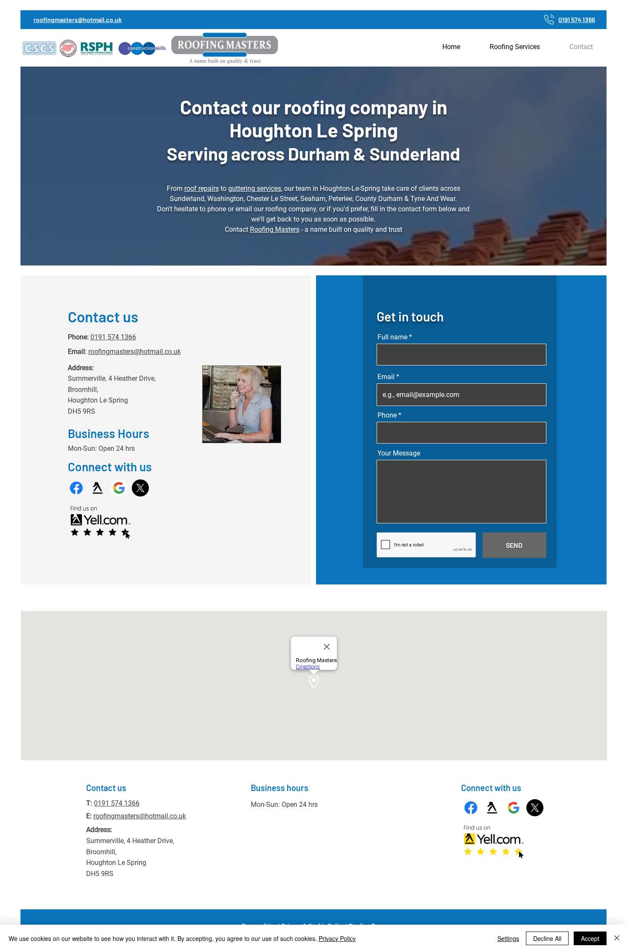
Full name (392, 337)
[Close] (617, 938)
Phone (387, 415)
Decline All (547, 938)
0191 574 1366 (113, 337)
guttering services (254, 188)
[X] (140, 487)
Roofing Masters (274, 229)
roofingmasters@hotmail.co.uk (134, 352)
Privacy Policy (337, 938)
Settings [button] (508, 938)
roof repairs (201, 188)
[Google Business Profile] (119, 487)
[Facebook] (76, 487)
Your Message (398, 453)
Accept (590, 938)
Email (386, 377)
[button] (515, 46)
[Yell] (97, 487)
